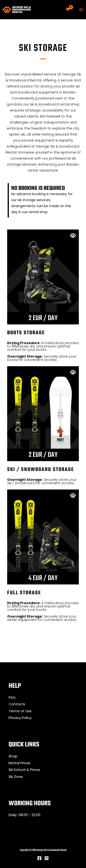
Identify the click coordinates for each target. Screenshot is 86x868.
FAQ (12, 697)
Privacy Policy (20, 717)
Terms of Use (20, 711)
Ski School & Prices (24, 769)
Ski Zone (16, 776)
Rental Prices (19, 763)
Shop (13, 756)
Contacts (17, 704)
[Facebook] (39, 858)
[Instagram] (46, 858)
